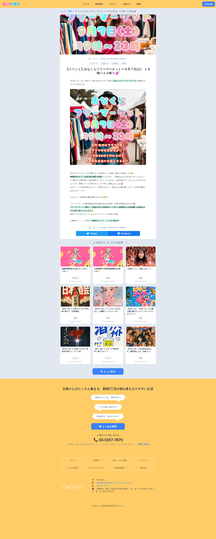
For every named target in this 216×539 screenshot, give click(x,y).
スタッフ (113, 4)
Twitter (93, 233)
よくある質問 (109, 426)
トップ (62, 11)
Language (208, 4)
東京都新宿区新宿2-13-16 (114, 483)
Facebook (125, 233)
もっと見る (110, 371)
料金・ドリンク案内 (120, 460)
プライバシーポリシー (96, 468)
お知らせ (127, 4)
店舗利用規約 (119, 468)
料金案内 (99, 4)
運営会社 (143, 468)
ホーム (86, 4)
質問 (139, 4)
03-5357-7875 (111, 439)
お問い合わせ (144, 444)
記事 (70, 11)
